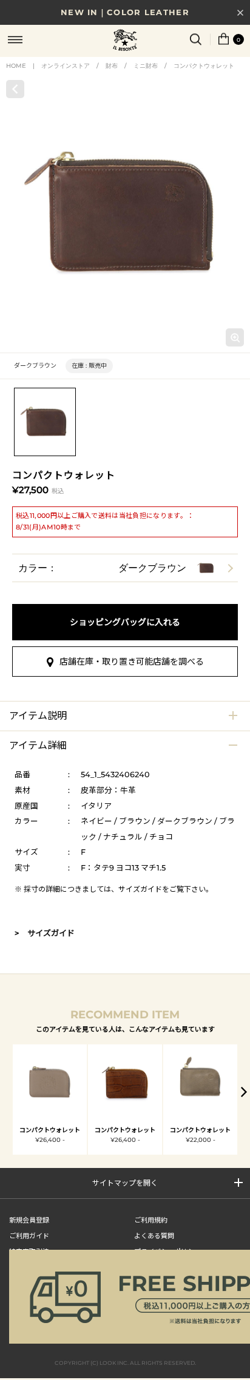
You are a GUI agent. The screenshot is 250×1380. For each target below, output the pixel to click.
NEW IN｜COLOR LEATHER (125, 12)
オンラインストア (65, 66)
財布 (112, 66)
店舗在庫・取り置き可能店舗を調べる (131, 661)
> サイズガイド (45, 933)
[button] (244, 1091)
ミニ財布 (145, 66)
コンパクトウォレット (204, 66)
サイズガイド (140, 889)
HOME (16, 66)
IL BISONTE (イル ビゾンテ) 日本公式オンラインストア (125, 41)
